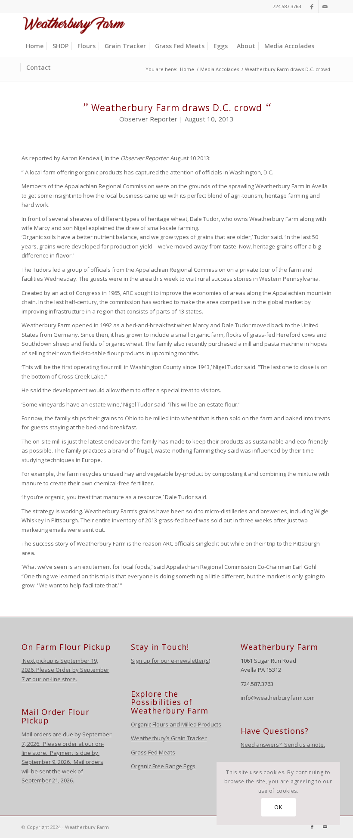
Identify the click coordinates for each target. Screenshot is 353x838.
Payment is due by (73, 753)
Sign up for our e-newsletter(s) (170, 660)
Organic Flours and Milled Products (176, 724)
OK (278, 807)
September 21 (40, 780)
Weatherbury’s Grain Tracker (169, 738)
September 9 (38, 762)
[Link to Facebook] (312, 6)
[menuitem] (35, 46)
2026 (32, 744)
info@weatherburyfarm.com (278, 697)
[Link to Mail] (325, 6)
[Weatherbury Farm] (74, 24)
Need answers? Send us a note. (283, 744)
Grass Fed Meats (153, 752)
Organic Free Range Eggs (163, 766)
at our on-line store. (51, 679)
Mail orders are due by (52, 734)
